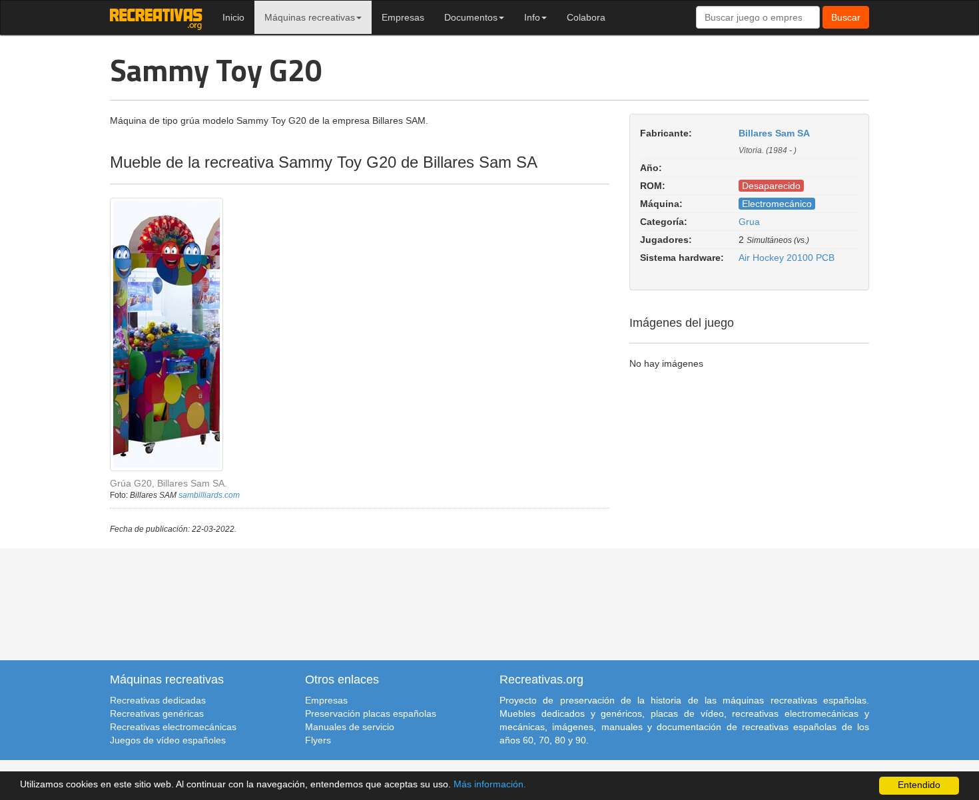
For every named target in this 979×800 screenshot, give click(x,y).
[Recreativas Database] (156, 17)
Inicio (233, 17)
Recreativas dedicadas (158, 700)
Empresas (403, 17)
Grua (749, 221)
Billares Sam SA (774, 133)
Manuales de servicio (349, 726)
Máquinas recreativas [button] (309, 17)
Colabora (586, 17)
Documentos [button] (470, 17)
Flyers (318, 740)
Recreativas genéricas (157, 713)
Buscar (845, 17)
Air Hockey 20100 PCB (786, 257)
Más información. (490, 784)
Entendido (919, 785)
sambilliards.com (209, 495)
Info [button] (532, 17)
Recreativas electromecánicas (173, 726)
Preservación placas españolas (370, 713)
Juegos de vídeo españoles (168, 740)
